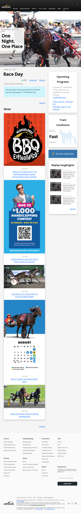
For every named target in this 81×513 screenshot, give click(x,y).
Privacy (29, 497)
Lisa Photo (45, 476)
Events (34, 8)
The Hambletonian (9, 448)
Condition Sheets (47, 448)
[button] (77, 4)
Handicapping (25, 8)
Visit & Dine (43, 8)
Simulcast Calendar (9, 470)
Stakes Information (47, 453)
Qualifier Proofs (46, 450)
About (43, 470)
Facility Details (62, 450)
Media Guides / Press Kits (30, 470)
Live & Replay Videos (10, 467)
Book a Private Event (10, 450)
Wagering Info (27, 442)
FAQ (34, 497)
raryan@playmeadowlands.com (37, 505)
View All (42, 103)
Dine (59, 445)
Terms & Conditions (21, 497)
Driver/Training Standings (30, 464)
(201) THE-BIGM (20, 501)
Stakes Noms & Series (48, 456)
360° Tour (61, 456)
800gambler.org (50, 509)
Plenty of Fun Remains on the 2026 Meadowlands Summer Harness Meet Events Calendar (24, 174)
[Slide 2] (40, 64)
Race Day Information (10, 461)
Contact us (66, 9)
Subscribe (67, 484)
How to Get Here (63, 448)
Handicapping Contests (30, 448)
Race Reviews (27, 445)
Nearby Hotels (62, 453)
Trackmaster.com (59, 97)
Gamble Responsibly (48, 497)
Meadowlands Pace (9, 445)
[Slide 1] (38, 64)
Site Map (39, 497)
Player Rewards (27, 453)
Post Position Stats (28, 467)
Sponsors (6, 476)
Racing (15, 8)
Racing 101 (7, 473)
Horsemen (52, 8)
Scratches (33, 80)
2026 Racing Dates (9, 464)
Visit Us (60, 442)
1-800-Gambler (39, 509)
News (59, 8)
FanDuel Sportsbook (29, 450)
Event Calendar (8, 442)
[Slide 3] (42, 64)
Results (42, 80)
